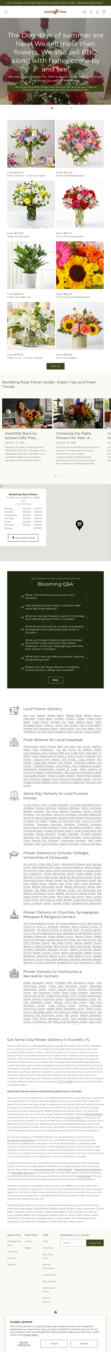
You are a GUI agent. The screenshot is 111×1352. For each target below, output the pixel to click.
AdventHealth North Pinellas (39, 746)
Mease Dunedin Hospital (61, 775)
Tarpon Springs (74, 731)
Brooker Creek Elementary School (82, 899)
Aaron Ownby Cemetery (55, 804)
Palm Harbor (71, 725)
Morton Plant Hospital (89, 775)
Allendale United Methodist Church (82, 933)
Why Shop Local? (47, 1256)
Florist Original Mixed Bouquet (73, 297)
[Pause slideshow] (70, 108)
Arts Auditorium (32, 873)
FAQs (45, 1241)
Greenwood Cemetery (73, 840)
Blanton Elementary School (38, 893)
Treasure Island (92, 731)
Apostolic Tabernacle (35, 936)
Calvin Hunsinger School (37, 903)
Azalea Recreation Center (38, 982)
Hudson (81, 718)
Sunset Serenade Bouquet (70, 175)
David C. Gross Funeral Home (80, 830)
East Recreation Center (46, 992)
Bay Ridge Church (62, 943)
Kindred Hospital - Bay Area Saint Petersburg (69, 772)
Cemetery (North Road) (70, 817)
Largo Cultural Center (62, 1005)
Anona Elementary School (67, 870)
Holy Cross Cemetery (46, 843)
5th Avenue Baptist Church (71, 923)
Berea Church (61, 946)
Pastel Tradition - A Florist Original (26, 175)
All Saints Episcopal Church (47, 933)
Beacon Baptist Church (88, 943)
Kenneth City (57, 722)
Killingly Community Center (70, 1002)
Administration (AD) (42, 867)
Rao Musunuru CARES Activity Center (75, 1012)
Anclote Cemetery (46, 808)
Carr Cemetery (43, 814)
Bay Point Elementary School (79, 880)
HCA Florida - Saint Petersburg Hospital (78, 766)
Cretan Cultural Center (61, 989)
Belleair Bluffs (74, 715)
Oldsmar (48, 725)
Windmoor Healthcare (72, 782)
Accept (54, 1343)
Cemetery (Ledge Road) (44, 817)
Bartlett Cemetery (33, 811)
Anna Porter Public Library (37, 870)
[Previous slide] (40, 108)
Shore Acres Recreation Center (70, 1021)
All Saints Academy (72, 867)
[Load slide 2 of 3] (52, 108)
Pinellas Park (30, 728)
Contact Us (48, 1248)
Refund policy (49, 1281)
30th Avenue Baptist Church (39, 923)
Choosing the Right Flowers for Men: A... (74, 435)
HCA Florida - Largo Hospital (78, 759)
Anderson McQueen (68, 808)
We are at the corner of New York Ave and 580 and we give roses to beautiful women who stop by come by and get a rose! (55, 88)
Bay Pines (29, 715)
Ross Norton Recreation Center (51, 1018)
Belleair (41, 715)
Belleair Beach (55, 715)
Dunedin (59, 718)
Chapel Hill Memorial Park (64, 821)
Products (11, 1258)
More (56, 680)
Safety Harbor (66, 728)
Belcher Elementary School (47, 886)
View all (55, 366)
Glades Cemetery (71, 837)
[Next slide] (63, 108)
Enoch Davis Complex (75, 992)
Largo (71, 722)
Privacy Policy (30, 1334)
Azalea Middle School (88, 873)
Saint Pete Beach (85, 728)
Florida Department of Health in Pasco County (57, 756)
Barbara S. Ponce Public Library (40, 877)
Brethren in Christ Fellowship (39, 962)
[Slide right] (62, 476)
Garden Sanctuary (51, 837)
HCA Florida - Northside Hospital (76, 762)
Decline (84, 1343)
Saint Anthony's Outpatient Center (71, 779)
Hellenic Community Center (47, 999)
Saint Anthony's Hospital (36, 779)
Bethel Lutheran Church (46, 952)
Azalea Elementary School (59, 873)
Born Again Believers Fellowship (63, 959)
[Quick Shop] (84, 11)
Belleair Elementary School (79, 886)
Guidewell (89, 756)
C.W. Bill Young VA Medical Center (78, 749)
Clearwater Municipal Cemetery (56, 824)
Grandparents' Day (14, 1243)
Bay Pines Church (86, 939)
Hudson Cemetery (69, 843)
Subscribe (95, 1242)
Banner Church (83, 936)
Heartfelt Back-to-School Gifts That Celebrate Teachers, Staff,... (23, 435)
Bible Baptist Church (80, 956)
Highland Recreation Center (80, 999)
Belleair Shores (92, 715)
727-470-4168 (65, 1081)
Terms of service (46, 1300)
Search (28, 1241)
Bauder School (54, 880)
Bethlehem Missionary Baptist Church (44, 956)
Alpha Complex (92, 867)
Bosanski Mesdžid (91, 959)
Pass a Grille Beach (90, 725)
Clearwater (29, 718)
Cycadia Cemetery (54, 830)
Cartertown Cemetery (65, 814)
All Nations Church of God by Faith (58, 930)
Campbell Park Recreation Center (74, 982)
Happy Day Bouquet (18, 236)
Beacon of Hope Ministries (37, 946)
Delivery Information (48, 1266)
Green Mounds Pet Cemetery (41, 840)
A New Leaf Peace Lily (19, 297)
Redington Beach (48, 728)
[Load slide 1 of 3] (47, 108)
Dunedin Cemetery (68, 834)
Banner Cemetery (91, 808)
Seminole (42, 731)
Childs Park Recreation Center (68, 986)
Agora (58, 867)
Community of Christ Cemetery (40, 827)
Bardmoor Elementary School (76, 877)
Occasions (12, 1251)
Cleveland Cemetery (89, 824)
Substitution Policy (48, 1290)
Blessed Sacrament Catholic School (76, 893)
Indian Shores (40, 722)
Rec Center (71, 1015)
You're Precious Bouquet (69, 236)
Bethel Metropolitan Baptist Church (81, 952)
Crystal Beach (45, 718)
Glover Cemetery (92, 837)
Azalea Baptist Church (60, 936)
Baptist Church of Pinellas (61, 939)
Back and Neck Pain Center (74, 746)
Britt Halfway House (51, 899)
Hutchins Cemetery (90, 843)
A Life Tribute (31, 804)
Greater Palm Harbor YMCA (61, 995)
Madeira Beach (84, 722)
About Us (12, 1264)
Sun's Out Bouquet (66, 357)
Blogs (28, 1248)
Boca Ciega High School (70, 896)
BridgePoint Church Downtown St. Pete (79, 962)
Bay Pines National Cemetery (63, 811)
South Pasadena (56, 731)
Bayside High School (61, 883)
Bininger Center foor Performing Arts (79, 890)
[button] (6, 12)
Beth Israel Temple (80, 946)
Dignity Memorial (45, 834)
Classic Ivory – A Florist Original (24, 357)
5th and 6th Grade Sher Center (41, 864)
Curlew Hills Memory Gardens (75, 827)
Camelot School (61, 903)
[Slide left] (49, 476)
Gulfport (70, 718)
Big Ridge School (45, 890)
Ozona (58, 725)
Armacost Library (92, 870)
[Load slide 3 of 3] (56, 108)
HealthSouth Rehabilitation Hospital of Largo (50, 769)
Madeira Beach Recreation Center (65, 1008)
